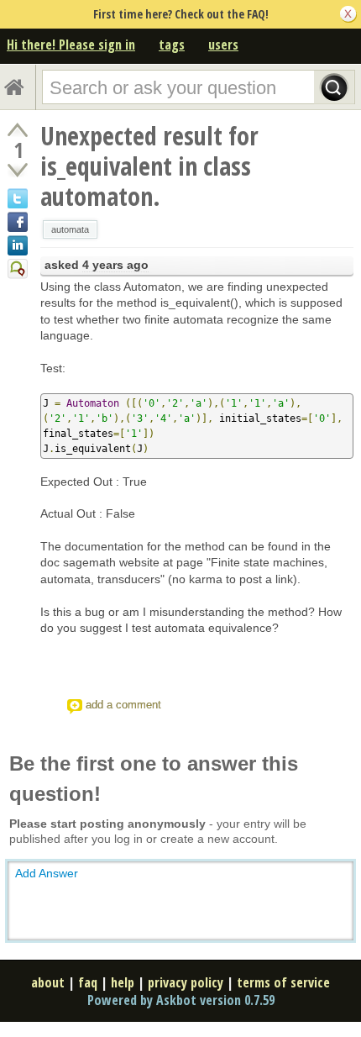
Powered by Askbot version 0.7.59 (181, 1000)
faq (87, 982)
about (48, 982)
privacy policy (185, 982)
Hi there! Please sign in (71, 44)
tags (172, 44)
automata (70, 229)
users (223, 44)
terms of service (283, 982)
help (122, 982)
